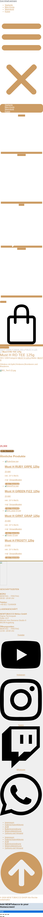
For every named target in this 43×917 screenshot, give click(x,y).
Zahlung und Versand (14, 833)
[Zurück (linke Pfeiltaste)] (1, 916)
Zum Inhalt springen (8, 1)
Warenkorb (9, 9)
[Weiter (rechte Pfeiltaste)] (3, 916)
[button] (21, 58)
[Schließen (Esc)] (8, 914)
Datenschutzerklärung (14, 825)
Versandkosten (15, 480)
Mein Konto (9, 7)
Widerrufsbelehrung (13, 831)
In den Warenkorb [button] (12, 484)
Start (2, 350)
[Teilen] (6, 914)
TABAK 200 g (19, 350)
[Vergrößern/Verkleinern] (1, 914)
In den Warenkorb (7, 451)
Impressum (9, 822)
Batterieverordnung (13, 829)
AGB (7, 827)
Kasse (7, 12)
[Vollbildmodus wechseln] (3, 914)
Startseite (9, 5)
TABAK (8, 350)
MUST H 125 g (24, 358)
